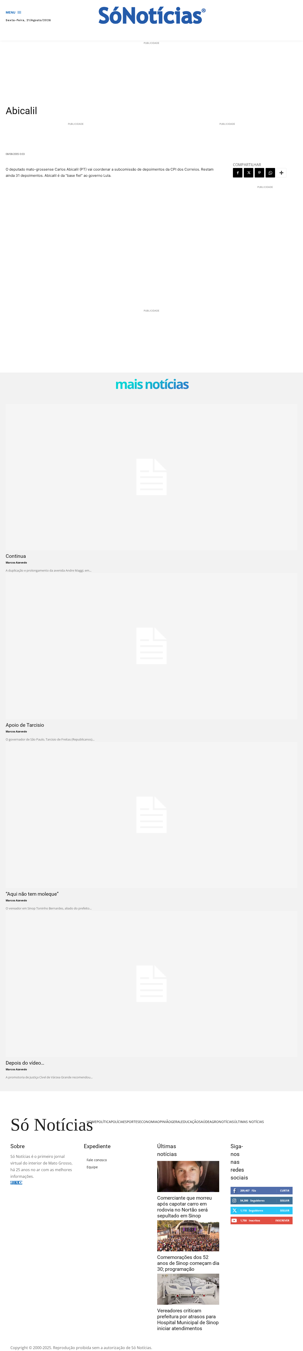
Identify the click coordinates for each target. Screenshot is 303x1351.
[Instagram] (13, 1182)
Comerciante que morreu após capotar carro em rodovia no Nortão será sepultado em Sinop (184, 1207)
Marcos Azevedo (16, 562)
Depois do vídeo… (25, 1063)
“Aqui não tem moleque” (32, 894)
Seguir (284, 1200)
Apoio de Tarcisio (25, 725)
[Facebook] (237, 172)
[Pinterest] (259, 172)
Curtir (284, 1190)
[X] (248, 172)
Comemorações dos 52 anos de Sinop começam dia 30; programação (188, 1263)
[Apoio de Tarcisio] (151, 646)
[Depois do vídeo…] (151, 984)
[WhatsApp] (270, 172)
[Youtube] (20, 1182)
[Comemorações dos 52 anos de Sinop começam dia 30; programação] (188, 1235)
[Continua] (151, 477)
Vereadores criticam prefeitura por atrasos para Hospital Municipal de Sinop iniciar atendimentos (188, 1319)
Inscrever (282, 1220)
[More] (281, 172)
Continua (16, 556)
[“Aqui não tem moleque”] (151, 815)
